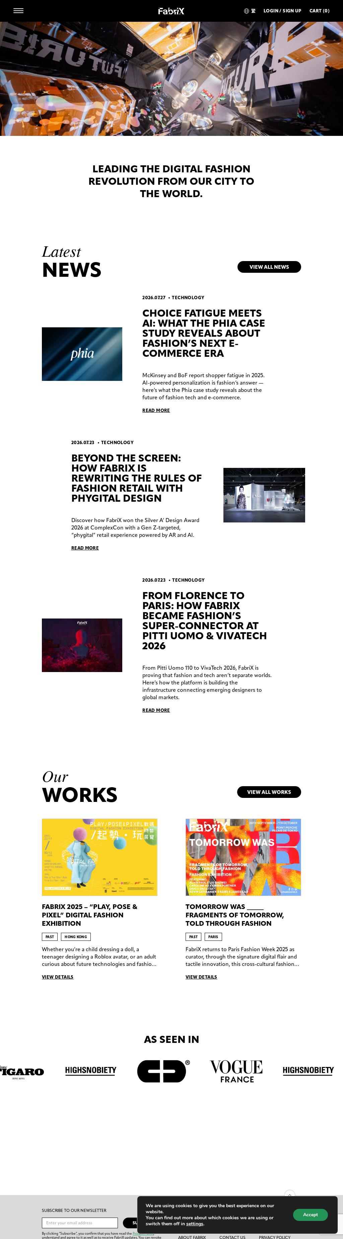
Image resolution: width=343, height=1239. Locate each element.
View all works (269, 792)
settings (194, 1224)
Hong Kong (76, 937)
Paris (213, 937)
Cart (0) (320, 11)
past (50, 937)
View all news (269, 267)
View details (58, 977)
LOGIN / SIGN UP (282, 11)
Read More (156, 410)
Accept (310, 1215)
